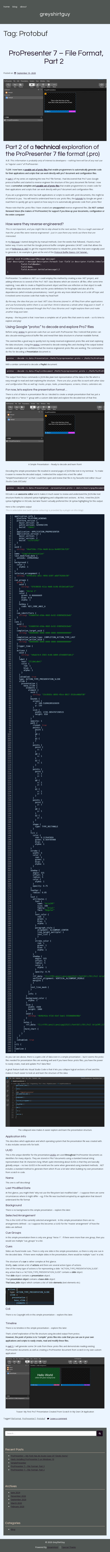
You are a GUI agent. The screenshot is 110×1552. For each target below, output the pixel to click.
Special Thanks (69, 1547)
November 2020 (18, 1496)
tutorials (79, 198)
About (23, 7)
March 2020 (16, 1503)
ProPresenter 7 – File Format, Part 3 (28, 1466)
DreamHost (52, 1547)
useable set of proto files (36, 169)
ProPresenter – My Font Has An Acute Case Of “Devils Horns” (39, 1455)
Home (7, 7)
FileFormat (16, 1418)
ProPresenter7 (29, 1418)
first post (15, 241)
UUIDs (53, 1154)
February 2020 (17, 1506)
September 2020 (18, 1499)
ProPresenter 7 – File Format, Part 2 (28, 1469)
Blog (14, 7)
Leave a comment (58, 1418)
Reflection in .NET (20, 248)
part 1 (10, 178)
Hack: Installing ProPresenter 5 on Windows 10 (32, 1459)
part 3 (10, 1346)
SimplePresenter (18, 1462)
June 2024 (15, 1492)
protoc (22, 332)
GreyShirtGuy (55, 14)
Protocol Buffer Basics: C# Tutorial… (71, 252)
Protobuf (41, 1418)
